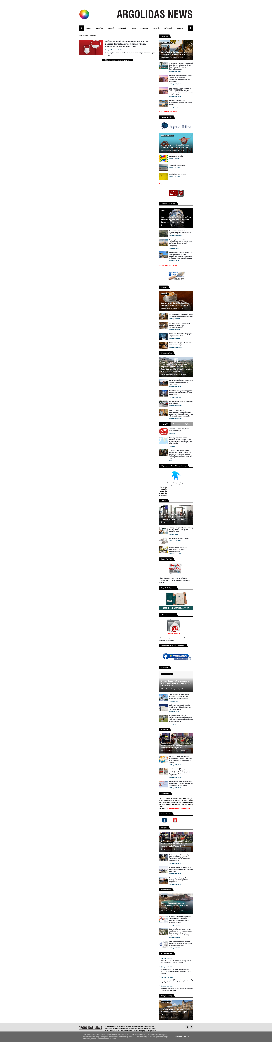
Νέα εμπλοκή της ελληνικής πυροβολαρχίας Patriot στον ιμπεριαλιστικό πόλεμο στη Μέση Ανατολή (176, 971)
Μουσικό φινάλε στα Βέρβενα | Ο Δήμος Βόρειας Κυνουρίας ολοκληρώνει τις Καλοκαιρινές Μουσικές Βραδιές (180, 920)
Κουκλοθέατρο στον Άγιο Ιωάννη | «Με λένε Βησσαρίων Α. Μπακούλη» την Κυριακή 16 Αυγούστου (181, 783)
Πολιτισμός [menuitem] (122, 28)
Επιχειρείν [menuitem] (144, 28)
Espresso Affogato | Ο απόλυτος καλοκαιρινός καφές (180, 344)
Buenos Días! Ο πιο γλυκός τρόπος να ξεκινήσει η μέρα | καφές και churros (176, 304)
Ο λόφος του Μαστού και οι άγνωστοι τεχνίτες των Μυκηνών (180, 232)
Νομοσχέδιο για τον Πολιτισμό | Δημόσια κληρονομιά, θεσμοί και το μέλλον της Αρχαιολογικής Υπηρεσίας (180, 243)
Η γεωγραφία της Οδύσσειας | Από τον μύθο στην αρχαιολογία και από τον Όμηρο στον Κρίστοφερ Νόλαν (176, 219)
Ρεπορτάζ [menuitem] (156, 28)
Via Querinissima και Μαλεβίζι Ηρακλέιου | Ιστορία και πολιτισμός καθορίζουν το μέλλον (180, 943)
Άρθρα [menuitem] (133, 28)
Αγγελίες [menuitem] (180, 28)
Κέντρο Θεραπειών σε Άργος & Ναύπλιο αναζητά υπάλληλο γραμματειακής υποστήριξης (173, 516)
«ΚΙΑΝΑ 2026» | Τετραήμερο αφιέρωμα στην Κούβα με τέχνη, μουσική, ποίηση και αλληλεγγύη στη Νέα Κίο (180, 772)
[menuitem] (81, 28)
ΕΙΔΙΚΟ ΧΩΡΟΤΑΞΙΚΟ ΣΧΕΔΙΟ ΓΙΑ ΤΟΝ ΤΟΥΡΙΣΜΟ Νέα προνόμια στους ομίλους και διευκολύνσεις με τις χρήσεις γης (181, 91)
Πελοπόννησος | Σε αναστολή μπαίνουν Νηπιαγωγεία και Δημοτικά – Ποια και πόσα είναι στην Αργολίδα (179, 858)
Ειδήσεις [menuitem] (89, 28)
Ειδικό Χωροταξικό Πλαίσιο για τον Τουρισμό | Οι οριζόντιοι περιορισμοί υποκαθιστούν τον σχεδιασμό (180, 78)
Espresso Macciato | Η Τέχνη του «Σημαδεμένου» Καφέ (180, 335)
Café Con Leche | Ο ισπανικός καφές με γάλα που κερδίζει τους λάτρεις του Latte (176, 962)
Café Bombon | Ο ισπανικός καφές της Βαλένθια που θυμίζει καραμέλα (181, 315)
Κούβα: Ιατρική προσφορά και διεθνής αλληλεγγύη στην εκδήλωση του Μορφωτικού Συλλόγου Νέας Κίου (176, 745)
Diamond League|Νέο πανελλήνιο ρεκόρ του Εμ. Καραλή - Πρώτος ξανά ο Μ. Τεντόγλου (176, 683)
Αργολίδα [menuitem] (99, 28)
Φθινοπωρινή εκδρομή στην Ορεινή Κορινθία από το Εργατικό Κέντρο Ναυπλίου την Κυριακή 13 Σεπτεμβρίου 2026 (181, 66)
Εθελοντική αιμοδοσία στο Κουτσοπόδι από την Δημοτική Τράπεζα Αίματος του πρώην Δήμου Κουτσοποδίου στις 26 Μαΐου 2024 (126, 44)
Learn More (177, 1037)
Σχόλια (187, 424)
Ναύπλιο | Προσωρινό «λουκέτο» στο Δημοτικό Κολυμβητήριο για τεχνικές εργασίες (180, 707)
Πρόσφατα (176, 424)
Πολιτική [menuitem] (111, 28)
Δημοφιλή (165, 424)
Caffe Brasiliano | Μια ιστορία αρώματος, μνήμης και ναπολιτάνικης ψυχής (179, 325)
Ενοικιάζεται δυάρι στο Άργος (179, 538)
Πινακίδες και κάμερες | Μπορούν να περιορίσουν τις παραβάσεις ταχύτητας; (181, 382)
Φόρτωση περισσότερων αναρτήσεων (117, 60)
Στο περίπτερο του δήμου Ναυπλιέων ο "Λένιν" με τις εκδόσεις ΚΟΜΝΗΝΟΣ (176, 146)
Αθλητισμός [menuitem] (168, 28)
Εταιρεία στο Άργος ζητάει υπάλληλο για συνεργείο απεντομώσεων (178, 549)
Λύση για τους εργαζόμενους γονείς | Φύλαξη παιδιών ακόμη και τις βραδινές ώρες (181, 530)
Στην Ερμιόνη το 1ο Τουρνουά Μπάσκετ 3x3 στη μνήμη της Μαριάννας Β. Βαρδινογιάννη (179, 696)
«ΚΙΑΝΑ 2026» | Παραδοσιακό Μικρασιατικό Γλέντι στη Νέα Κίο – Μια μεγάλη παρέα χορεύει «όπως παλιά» (180, 759)
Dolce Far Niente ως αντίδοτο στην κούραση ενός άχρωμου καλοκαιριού (175, 53)
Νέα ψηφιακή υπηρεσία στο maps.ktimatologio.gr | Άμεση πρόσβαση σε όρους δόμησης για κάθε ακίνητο (180, 441)
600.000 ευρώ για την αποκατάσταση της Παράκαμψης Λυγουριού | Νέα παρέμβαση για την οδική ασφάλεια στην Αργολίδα (181, 413)
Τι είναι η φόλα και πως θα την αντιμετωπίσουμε (179, 430)
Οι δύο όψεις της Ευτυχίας (178, 174)
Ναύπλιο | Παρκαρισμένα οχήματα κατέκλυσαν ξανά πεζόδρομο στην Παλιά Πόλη (180, 393)
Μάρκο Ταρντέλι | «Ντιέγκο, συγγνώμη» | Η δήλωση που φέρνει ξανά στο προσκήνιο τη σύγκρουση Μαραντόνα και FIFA (181, 719)
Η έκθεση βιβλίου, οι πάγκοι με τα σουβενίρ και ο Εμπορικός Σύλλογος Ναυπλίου (181, 869)
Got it (186, 1037)
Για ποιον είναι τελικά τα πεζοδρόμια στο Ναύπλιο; (181, 402)
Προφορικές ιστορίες (176, 156)
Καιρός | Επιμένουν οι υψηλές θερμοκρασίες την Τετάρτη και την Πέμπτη (174, 905)
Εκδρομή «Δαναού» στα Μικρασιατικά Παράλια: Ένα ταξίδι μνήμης (180, 102)
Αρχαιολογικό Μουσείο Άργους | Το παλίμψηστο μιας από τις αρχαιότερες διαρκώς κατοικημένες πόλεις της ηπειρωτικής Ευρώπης (180, 255)
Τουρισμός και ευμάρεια (177, 165)
